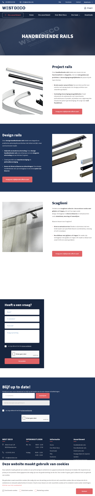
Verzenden (22, 361)
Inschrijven (42, 396)
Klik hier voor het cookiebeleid (12, 485)
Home (52, 445)
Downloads (53, 451)
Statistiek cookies (27, 490)
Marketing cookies (43, 490)
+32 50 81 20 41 (10, 453)
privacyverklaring (26, 346)
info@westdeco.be (11, 458)
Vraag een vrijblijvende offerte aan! (67, 112)
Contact (52, 460)
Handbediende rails (80, 445)
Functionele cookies (11, 490)
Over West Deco (55, 448)
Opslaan (84, 491)
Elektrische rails (79, 451)
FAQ (51, 454)
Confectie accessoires (80, 460)
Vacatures (53, 457)
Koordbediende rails (80, 448)
